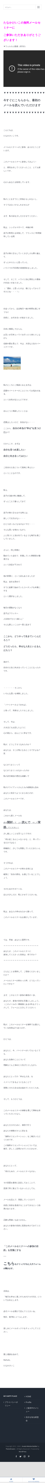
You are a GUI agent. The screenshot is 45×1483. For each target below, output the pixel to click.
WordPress (22, 1452)
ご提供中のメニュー (32, 1410)
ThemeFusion (10, 1449)
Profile (28, 1402)
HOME (28, 1396)
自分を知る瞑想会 (32, 1419)
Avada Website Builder (29, 1446)
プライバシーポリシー (11, 1404)
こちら (9, 1263)
